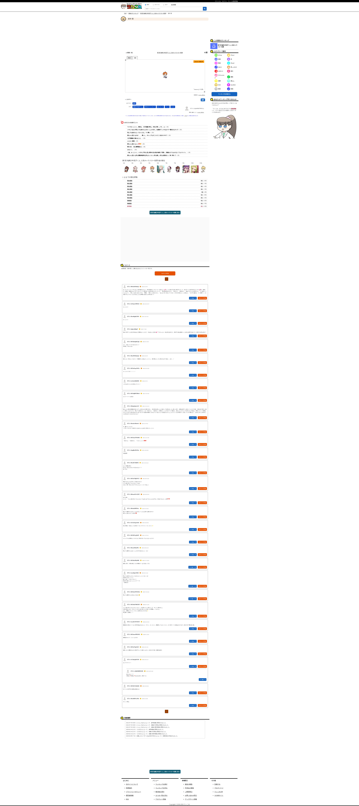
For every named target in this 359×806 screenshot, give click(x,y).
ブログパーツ (218, 788)
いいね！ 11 (192, 598)
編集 (203, 100)
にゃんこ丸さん (201, 95)
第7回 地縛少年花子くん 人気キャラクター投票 (153, 13)
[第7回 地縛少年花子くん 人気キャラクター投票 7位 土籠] (169, 169)
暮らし (232, 80)
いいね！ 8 (193, 542)
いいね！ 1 (193, 298)
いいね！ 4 (193, 375)
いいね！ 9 (193, 554)
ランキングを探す (161, 784)
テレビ (232, 63)
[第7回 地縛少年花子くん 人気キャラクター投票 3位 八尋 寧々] (135, 169)
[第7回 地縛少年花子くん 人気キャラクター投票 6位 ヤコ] (161, 169)
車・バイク (234, 67)
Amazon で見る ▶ (199, 61)
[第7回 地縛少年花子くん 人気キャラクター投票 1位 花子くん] (127, 169)
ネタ (219, 84)
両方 (148, 4)
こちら (185, 115)
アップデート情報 (191, 799)
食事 (219, 80)
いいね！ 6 (193, 654)
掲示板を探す (159, 792)
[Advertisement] (165, 36)
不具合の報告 (189, 788)
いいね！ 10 (192, 567)
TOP (125, 13)
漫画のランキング (133, 13)
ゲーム (220, 55)
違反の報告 (188, 784)
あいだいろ (160, 107)
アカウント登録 (160, 799)
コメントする (165, 273)
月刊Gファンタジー (150, 107)
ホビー (220, 67)
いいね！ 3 (193, 362)
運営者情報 (130, 795)
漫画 (134, 103)
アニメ (167, 107)
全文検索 (173, 4)
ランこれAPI (218, 792)
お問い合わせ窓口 (191, 795)
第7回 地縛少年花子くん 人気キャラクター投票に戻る (165, 212)
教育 (219, 88)
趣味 (232, 76)
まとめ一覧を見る (161, 795)
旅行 (232, 71)
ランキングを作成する (224, 94)
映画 (219, 63)
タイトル (157, 4)
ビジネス (233, 84)
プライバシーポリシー (133, 792)
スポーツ (220, 71)
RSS (127, 799)
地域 (232, 88)
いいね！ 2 (193, 336)
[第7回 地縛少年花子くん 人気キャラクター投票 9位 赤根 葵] (186, 169)
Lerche (172, 107)
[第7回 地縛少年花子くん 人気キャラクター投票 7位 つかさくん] (178, 169)
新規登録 (233, 108)
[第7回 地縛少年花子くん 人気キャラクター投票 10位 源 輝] (203, 169)
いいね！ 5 (193, 432)
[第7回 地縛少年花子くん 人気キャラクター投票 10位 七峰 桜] (195, 169)
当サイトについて (132, 784)
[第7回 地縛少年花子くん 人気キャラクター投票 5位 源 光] (152, 169)
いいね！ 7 (193, 517)
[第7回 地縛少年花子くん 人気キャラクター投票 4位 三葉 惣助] (144, 169)
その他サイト (218, 795)
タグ (166, 4)
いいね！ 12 (192, 586)
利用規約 (129, 788)
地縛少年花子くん (138, 107)
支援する (217, 784)
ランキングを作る (161, 788)
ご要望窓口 (188, 792)
